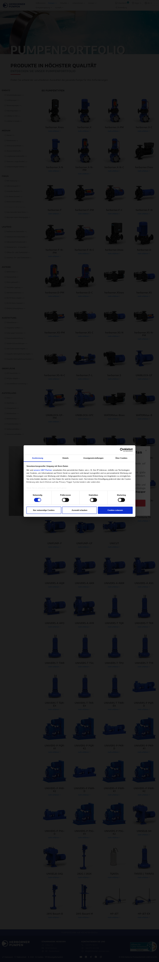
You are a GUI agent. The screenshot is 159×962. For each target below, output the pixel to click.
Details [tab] (65, 458)
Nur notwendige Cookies (44, 510)
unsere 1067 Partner (43, 470)
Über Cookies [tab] (121, 458)
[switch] (65, 500)
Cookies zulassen (115, 510)
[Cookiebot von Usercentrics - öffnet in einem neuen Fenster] (122, 450)
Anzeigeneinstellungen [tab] (93, 458)
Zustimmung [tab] (37, 458)
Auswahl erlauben (79, 510)
